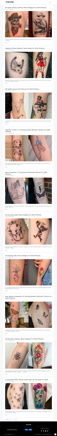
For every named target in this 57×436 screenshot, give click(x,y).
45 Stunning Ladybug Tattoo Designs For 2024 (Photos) (24, 339)
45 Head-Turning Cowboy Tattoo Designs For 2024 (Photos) (25, 7)
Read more (8, 40)
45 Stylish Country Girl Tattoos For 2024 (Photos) (22, 89)
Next (16, 419)
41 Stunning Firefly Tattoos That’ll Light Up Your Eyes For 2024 (26, 380)
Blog (6, 42)
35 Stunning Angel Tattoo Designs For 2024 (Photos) (23, 215)
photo (47, 434)
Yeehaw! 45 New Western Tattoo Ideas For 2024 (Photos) (25, 48)
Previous (7, 419)
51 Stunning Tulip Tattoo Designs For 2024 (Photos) (22, 255)
